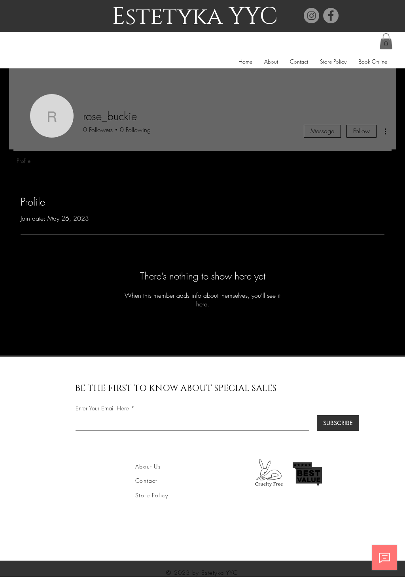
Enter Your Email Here (102, 409)
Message (322, 131)
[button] (386, 41)
